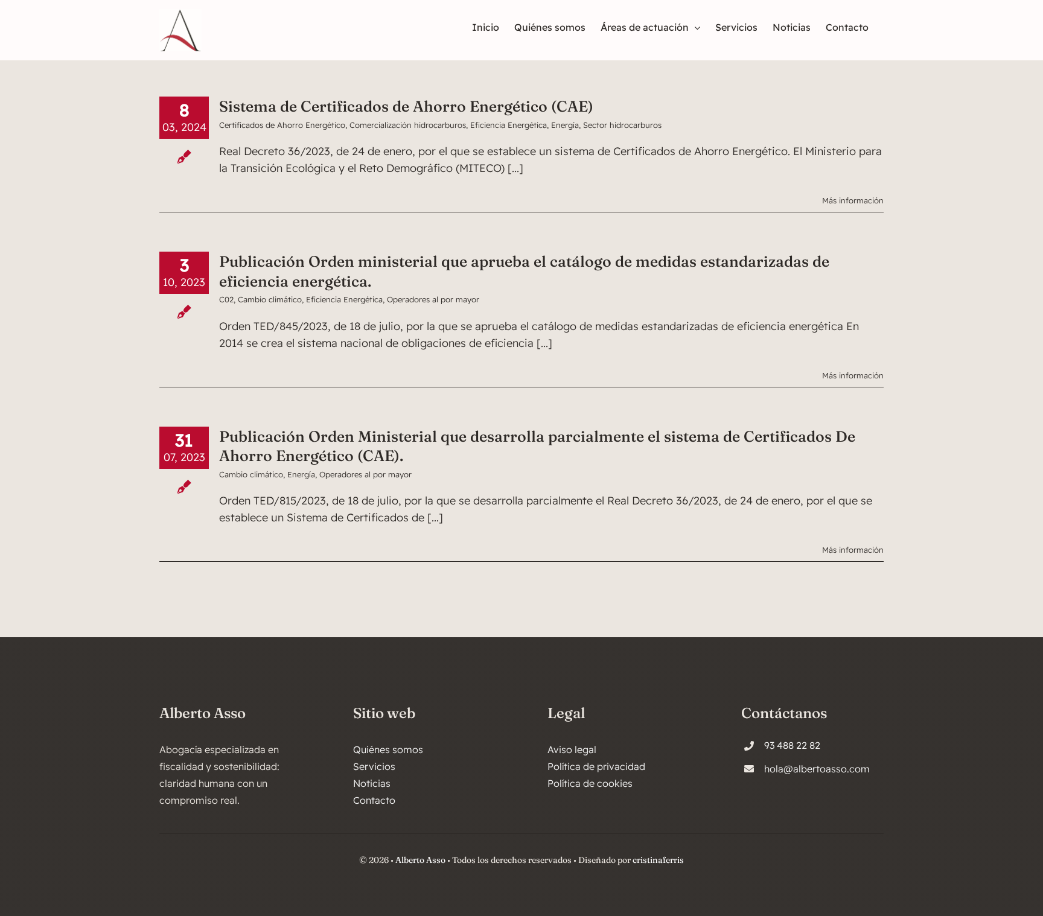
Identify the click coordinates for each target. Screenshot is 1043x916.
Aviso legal (571, 749)
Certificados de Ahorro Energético (282, 125)
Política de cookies (590, 783)
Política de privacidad (596, 766)
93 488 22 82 (792, 745)
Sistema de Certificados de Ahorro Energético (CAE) (406, 106)
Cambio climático (270, 299)
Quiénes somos (388, 749)
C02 (226, 299)
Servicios (374, 766)
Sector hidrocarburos (622, 125)
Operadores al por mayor (433, 299)
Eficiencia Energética (508, 125)
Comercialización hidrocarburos (407, 125)
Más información (853, 200)
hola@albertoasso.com (817, 769)
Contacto (374, 800)
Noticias (372, 783)
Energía (565, 125)
